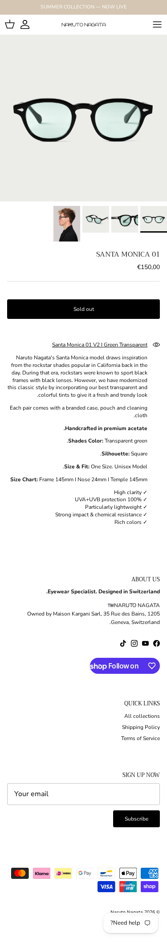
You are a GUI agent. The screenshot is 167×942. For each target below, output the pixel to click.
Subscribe (136, 818)
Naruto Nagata (126, 912)
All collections (142, 716)
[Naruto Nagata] (83, 24)
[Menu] (157, 24)
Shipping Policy (141, 727)
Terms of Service (140, 738)
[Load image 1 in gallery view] (83, 118)
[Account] (29, 24)
